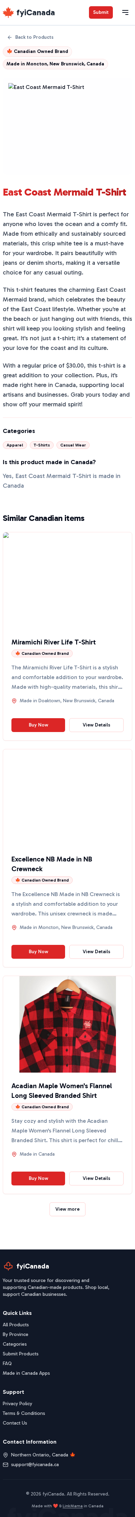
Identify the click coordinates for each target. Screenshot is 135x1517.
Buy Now (38, 725)
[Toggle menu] (125, 12)
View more (67, 1209)
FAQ (7, 1363)
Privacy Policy (17, 1404)
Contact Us (15, 1423)
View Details (96, 725)
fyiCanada (36, 12)
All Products (16, 1325)
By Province (15, 1334)
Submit (101, 12)
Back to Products (34, 37)
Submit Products (20, 1354)
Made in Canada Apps (26, 1373)
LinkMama (73, 1506)
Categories (15, 1344)
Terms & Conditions (24, 1413)
